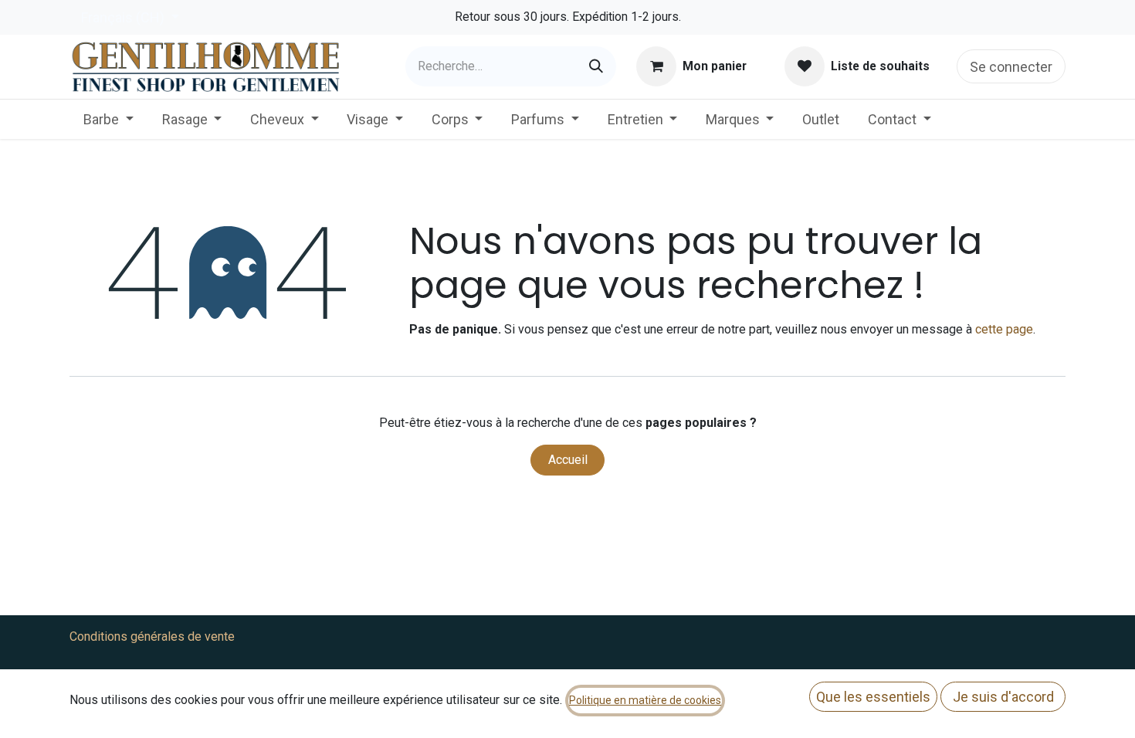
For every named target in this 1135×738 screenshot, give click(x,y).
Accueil (568, 459)
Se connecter (1011, 67)
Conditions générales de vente (152, 636)
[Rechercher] (596, 66)
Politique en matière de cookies (645, 700)
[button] (873, 697)
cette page (1004, 329)
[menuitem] (108, 119)
